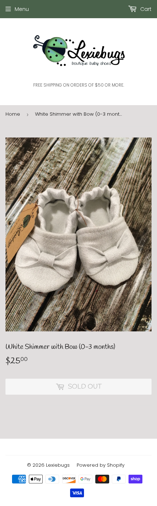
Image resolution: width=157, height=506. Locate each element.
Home (12, 114)
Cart (145, 9)
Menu (22, 9)
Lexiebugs (58, 465)
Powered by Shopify (101, 465)
